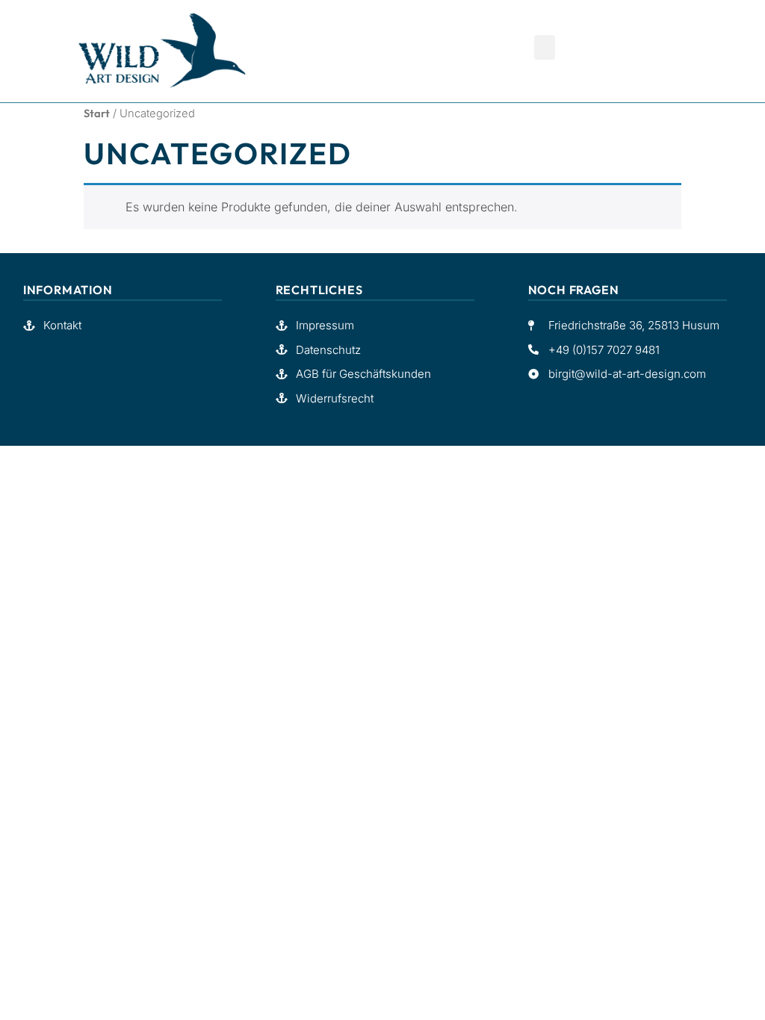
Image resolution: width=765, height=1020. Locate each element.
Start (97, 113)
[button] (544, 47)
